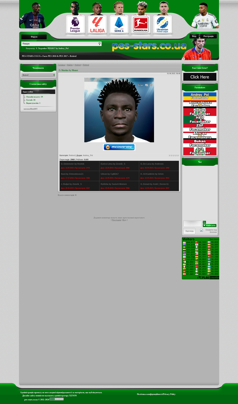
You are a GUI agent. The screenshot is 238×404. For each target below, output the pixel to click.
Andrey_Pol (88, 155)
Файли (70, 65)
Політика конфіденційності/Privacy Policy (156, 394)
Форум (34, 37)
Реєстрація (209, 36)
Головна (61, 65)
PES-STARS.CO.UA (31, 56)
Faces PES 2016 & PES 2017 (55, 56)
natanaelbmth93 (30, 109)
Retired (73, 56)
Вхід (194, 36)
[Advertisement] (121, 207)
